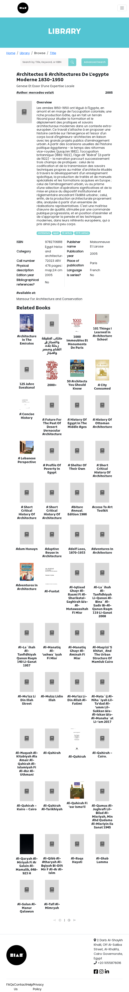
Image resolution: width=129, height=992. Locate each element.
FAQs (10, 984)
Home (10, 53)
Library (25, 53)
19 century (67, 233)
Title (53, 53)
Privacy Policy (38, 986)
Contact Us (20, 986)
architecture (44, 233)
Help (29, 984)
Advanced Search (95, 62)
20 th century (82, 233)
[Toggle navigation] (122, 8)
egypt (56, 233)
